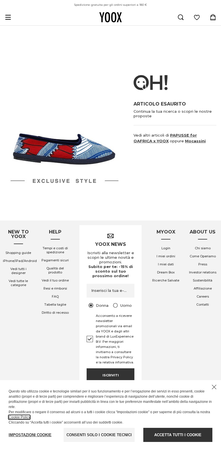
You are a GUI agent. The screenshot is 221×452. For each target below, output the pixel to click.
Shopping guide (18, 253)
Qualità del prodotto (55, 270)
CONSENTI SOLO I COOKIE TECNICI (99, 435)
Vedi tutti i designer (18, 271)
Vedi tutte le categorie (18, 283)
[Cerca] (180, 17)
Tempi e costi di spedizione (55, 250)
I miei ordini (166, 256)
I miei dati (166, 264)
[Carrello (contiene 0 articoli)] (213, 17)
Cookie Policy (19, 417)
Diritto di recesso (55, 313)
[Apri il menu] (8, 17)
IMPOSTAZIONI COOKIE (30, 435)
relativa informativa (117, 362)
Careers (203, 296)
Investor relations (202, 272)
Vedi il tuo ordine (55, 280)
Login (165, 248)
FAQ (55, 296)
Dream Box (166, 272)
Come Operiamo (203, 256)
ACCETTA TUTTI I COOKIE (177, 435)
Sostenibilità (202, 280)
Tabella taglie (55, 304)
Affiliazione (203, 288)
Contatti (202, 304)
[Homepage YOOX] (110, 17)
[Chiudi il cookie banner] (214, 387)
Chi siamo (203, 248)
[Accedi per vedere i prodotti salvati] (197, 17)
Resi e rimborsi (55, 288)
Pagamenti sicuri (55, 260)
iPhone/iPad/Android (20, 261)
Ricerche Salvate (165, 280)
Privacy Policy (121, 357)
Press (202, 264)
